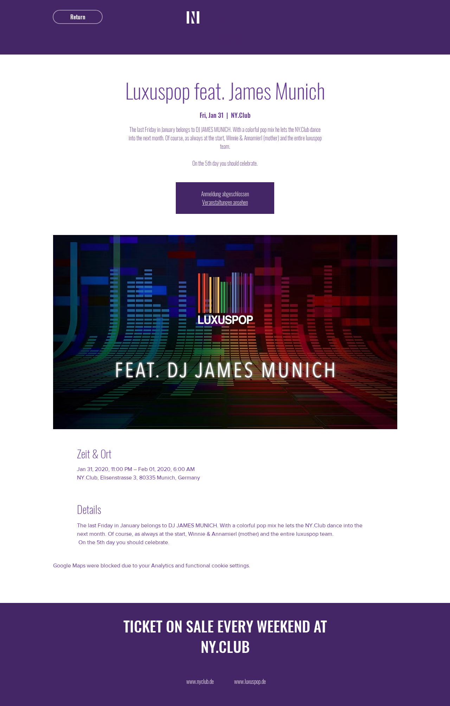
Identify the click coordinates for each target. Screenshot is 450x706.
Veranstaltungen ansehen (225, 202)
